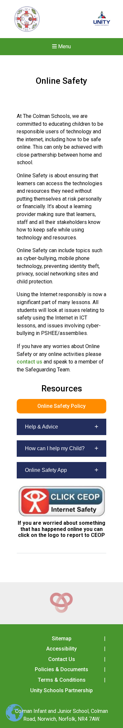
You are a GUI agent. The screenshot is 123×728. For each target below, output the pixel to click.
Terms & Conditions (62, 680)
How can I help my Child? (55, 448)
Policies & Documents (61, 669)
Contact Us (61, 659)
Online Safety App (46, 470)
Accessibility (61, 649)
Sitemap (62, 638)
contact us (29, 362)
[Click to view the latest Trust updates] (102, 19)
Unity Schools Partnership (61, 690)
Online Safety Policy (61, 406)
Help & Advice (41, 427)
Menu (64, 46)
